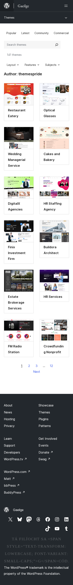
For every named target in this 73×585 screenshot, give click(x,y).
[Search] (57, 45)
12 (51, 366)
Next (36, 372)
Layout (11, 64)
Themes (9, 17)
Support (9, 445)
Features (30, 64)
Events (43, 445)
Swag (44, 459)
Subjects (50, 64)
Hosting (9, 419)
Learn (8, 439)
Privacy (9, 426)
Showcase (46, 405)
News (8, 412)
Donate (46, 452)
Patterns (45, 426)
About (8, 405)
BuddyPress (14, 492)
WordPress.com (17, 472)
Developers (12, 452)
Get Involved (48, 439)
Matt (9, 479)
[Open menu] (67, 6)
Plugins (43, 419)
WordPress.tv (15, 459)
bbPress (12, 485)
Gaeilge (18, 510)
